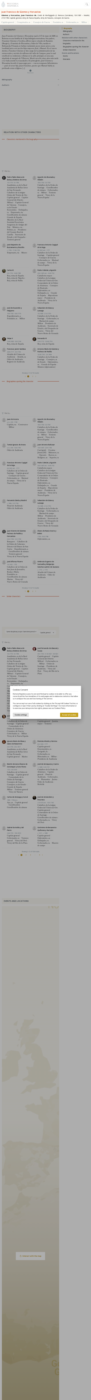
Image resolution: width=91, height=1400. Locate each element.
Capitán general (7, 22)
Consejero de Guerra (41, 22)
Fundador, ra (58, 22)
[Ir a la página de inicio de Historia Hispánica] (11, 4)
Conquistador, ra (23, 22)
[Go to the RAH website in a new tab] (3, 4)
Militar (84, 22)
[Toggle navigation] (87, 4)
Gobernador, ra (72, 22)
